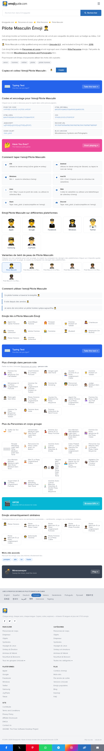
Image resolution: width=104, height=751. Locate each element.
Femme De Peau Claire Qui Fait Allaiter (91, 400)
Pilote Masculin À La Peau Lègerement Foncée (51, 527)
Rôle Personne (42, 22)
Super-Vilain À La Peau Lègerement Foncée (11, 483)
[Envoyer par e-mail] (97, 747)
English (7, 595)
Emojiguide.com (8, 22)
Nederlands (56, 595)
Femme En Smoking (50, 384)
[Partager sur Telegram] (58, 747)
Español (16, 595)
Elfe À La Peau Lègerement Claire (32, 461)
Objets (5, 638)
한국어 (15, 599)
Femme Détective (9, 331)
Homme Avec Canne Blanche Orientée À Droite (51, 447)
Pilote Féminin (11, 338)
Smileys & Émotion (10, 649)
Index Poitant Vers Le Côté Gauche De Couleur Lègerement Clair (71, 448)
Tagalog (50, 599)
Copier (61, 70)
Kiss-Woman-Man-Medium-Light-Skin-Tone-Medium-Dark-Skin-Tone (72, 434)
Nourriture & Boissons (11, 657)
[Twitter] (10, 621)
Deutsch (26, 595)
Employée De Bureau (92, 331)
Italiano (46, 595)
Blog (55, 689)
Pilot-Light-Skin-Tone (9, 398)
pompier (7, 560)
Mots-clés (57, 674)
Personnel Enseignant (70, 384)
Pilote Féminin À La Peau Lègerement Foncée (31, 400)
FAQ (55, 697)
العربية (23, 599)
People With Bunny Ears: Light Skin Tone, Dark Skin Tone (52, 468)
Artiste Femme (32, 331)
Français (36, 595)
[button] (26, 108)
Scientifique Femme (30, 323)
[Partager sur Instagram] (71, 747)
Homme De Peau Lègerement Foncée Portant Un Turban (31, 387)
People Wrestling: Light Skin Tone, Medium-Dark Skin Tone (11, 449)
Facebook (7, 678)
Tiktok (5, 697)
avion (5, 62)
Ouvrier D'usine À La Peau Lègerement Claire (71, 374)
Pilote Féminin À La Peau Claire (52, 538)
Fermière (49, 331)
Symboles (7, 642)
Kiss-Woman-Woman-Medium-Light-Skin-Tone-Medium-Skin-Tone (11, 464)
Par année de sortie (62, 678)
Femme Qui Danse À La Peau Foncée (51, 431)
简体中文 (89, 595)
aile (15, 560)
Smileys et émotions (62, 649)
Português (69, 595)
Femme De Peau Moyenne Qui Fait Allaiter (11, 373)
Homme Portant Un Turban (90, 373)
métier (24, 62)
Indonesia (40, 599)
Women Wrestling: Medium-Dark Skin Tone (31, 483)
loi (21, 560)
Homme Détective (30, 338)
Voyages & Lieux (9, 646)
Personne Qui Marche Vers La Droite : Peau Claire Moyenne (92, 447)
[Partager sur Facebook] (6, 747)
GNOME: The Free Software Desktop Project (20, 729)
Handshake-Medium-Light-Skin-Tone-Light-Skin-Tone (31, 433)
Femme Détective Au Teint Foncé (51, 411)
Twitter (5, 685)
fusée (29, 560)
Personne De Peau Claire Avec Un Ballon (31, 446)
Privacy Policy (8, 714)
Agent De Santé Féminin (11, 323)
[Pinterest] (15, 621)
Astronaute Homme (30, 537)
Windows (6, 682)
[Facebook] (5, 621)
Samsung (6, 689)
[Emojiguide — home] (15, 3)
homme (15, 62)
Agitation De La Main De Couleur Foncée (91, 462)
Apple (5, 671)
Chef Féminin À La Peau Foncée (31, 373)
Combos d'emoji (60, 671)
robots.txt (98, 740)
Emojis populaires (61, 685)
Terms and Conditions (11, 710)
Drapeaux (6, 635)
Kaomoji (57, 693)
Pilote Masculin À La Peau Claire (31, 525)
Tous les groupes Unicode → (14, 660)
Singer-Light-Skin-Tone (51, 372)
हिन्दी (31, 599)
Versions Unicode (61, 682)
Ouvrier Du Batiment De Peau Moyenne (51, 400)
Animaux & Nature (10, 653)
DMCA (5, 722)
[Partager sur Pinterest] (32, 747)
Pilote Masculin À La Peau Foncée (72, 525)
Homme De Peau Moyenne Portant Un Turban (10, 413)
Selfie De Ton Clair (11, 431)
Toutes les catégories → (63, 660)
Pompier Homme (49, 323)
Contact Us (7, 725)
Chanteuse (91, 322)
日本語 (6, 599)
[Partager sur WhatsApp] (45, 747)
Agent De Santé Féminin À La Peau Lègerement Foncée (72, 400)
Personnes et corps (25, 22)
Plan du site (89, 740)
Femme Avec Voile (31, 410)
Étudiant (69, 331)
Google (6, 674)
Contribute (7, 707)
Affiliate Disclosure (10, 718)
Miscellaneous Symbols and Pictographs (71, 133)
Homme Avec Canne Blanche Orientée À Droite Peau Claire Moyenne (51, 486)
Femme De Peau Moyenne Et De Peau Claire (91, 433)
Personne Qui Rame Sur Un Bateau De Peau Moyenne (72, 463)
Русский (79, 595)
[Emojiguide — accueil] (5, 610)
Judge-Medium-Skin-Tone (91, 385)
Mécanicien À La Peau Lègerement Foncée (11, 386)
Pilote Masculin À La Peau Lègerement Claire (11, 539)
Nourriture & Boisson (62, 657)
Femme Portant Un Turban (70, 324)
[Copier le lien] (84, 747)
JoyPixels (6, 693)
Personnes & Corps (10, 631)
